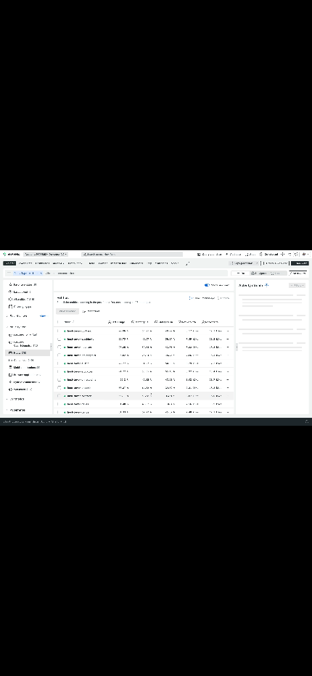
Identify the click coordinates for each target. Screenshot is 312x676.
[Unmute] (233, 662)
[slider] (140, 662)
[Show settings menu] (264, 662)
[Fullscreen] (296, 662)
